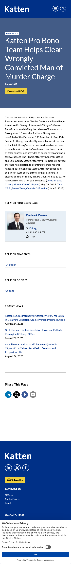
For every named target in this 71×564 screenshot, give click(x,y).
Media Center (12, 499)
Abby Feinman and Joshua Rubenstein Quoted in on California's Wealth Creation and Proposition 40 (31, 348)
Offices (9, 495)
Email (8, 502)
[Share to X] (16, 394)
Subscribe (17, 480)
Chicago (33, 228)
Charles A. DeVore (36, 215)
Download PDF (15, 91)
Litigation (10, 264)
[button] (8, 394)
